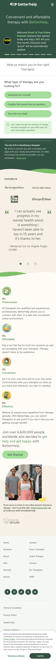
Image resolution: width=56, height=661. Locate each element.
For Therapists (36, 570)
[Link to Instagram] (14, 592)
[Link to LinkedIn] (35, 592)
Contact (33, 563)
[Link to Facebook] (7, 592)
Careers (32, 542)
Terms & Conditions (12, 608)
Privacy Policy (10, 615)
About (6, 556)
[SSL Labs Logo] (11, 521)
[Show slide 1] (21, 264)
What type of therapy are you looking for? (24, 84)
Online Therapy (36, 556)
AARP (31, 577)
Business (7, 549)
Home (6, 542)
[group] (28, 233)
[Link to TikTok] (21, 592)
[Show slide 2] (28, 264)
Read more (21, 158)
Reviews (7, 570)
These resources (39, 508)
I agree (40, 656)
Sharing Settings (11, 630)
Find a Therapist (36, 549)
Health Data (9, 622)
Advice (6, 577)
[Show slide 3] (35, 264)
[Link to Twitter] (28, 592)
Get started (15, 455)
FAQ (5, 563)
